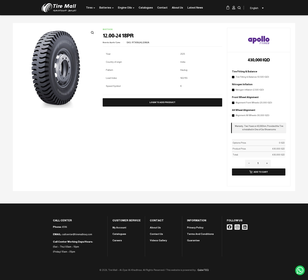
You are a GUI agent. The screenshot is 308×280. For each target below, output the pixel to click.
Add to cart (261, 172)
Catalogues (119, 234)
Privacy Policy (195, 227)
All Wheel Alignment (243, 110)
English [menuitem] (254, 8)
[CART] (229, 7)
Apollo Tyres (115, 42)
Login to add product (162, 102)
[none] (256, 8)
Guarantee (193, 240)
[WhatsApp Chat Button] (300, 270)
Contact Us (156, 234)
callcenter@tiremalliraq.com (77, 234)
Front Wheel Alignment (245, 97)
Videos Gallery (158, 240)
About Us (155, 227)
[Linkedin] (245, 227)
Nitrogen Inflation (242, 84)
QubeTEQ (203, 270)
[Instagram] (237, 227)
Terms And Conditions (200, 234)
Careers (117, 240)
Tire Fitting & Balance (244, 71)
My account (119, 227)
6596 (64, 227)
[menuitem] (256, 8)
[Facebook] (229, 227)
